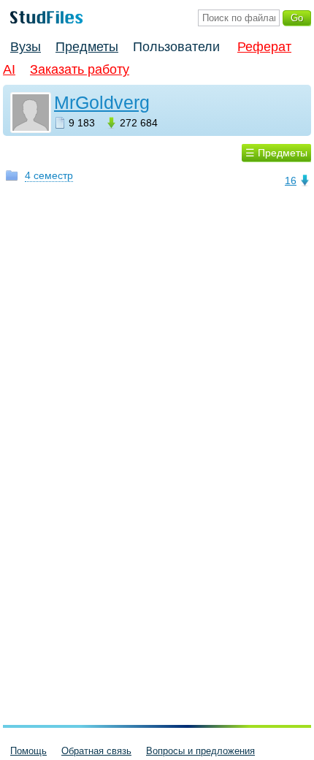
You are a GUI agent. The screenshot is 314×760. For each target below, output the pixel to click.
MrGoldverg (102, 102)
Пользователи (176, 46)
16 (290, 180)
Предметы (86, 46)
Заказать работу (79, 69)
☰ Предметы (276, 153)
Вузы (25, 46)
